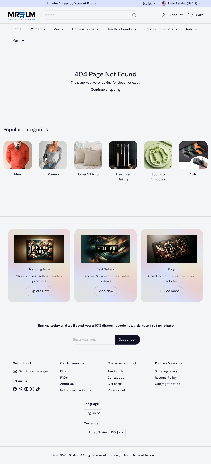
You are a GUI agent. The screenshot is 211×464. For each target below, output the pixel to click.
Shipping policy (166, 371)
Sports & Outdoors (159, 29)
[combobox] (90, 15)
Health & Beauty (120, 29)
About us (67, 384)
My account (116, 390)
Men (57, 29)
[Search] (134, 15)
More (16, 40)
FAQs (64, 378)
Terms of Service (143, 455)
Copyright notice (167, 384)
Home (16, 29)
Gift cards (115, 384)
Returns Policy (166, 378)
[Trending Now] (39, 249)
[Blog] (172, 249)
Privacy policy (119, 455)
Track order (116, 371)
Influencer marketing (75, 390)
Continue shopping (105, 89)
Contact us (116, 378)
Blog (63, 371)
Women (36, 29)
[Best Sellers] (105, 249)
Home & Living (83, 29)
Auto (190, 29)
